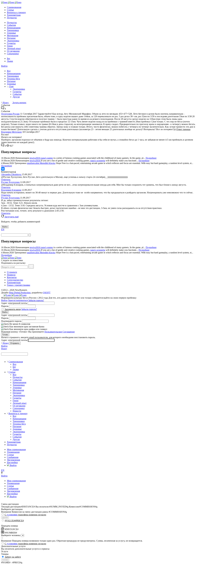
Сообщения (12, 457)
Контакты (12, 277)
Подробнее (151, 158)
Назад (5, 102)
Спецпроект (13, 53)
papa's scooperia (97, 160)
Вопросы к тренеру (16, 12)
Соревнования (14, 7)
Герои (10, 46)
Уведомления (13, 460)
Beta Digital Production (20, 292)
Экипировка (13, 40)
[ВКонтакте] (3, 169)
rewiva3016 (35, 158)
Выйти (13, 465)
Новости (17, 411)
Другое (16, 97)
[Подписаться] (31, 266)
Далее (5, 517)
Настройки (12, 462)
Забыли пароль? (36, 300)
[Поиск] (29, 235)
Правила (11, 275)
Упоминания (13, 452)
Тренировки (13, 30)
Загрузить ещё (11, 216)
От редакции (13, 51)
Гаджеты (11, 43)
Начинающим (13, 27)
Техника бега (13, 78)
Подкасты (12, 17)
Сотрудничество (15, 280)
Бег (8, 58)
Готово (5, 335)
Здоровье (11, 33)
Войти (4, 66)
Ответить (5, 179)
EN (2, 229)
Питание (11, 38)
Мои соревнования (16, 449)
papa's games (47, 158)
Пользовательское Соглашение (59, 332)
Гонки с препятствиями (18, 285)
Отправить (14, 343)
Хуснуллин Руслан (10, 114)
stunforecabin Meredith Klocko (41, 163)
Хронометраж (14, 15)
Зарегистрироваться (18, 300)
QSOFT (46, 292)
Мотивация (12, 35)
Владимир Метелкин (11, 132)
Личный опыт (14, 48)
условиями (12, 514)
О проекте (12, 272)
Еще (11, 86)
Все (9, 71)
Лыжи (10, 61)
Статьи (10, 10)
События (11, 25)
